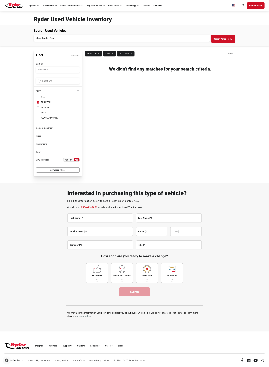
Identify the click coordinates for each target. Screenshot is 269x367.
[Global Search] (243, 6)
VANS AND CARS (49, 118)
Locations (95, 346)
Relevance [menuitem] (43, 69)
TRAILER (45, 107)
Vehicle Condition (44, 128)
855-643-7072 (89, 207)
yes (66, 160)
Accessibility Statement (39, 360)
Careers (109, 346)
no (71, 160)
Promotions (41, 144)
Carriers (81, 346)
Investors (52, 346)
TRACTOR (46, 102)
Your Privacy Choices (99, 360)
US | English (14, 360)
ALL (43, 97)
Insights (39, 346)
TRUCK (44, 112)
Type (38, 90)
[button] (235, 5)
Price (38, 136)
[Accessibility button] (6, 360)
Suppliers (67, 346)
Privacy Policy (61, 360)
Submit (134, 291)
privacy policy (83, 316)
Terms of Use (78, 360)
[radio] (97, 273)
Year (38, 152)
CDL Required (42, 160)
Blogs (120, 346)
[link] (242, 360)
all (76, 160)
